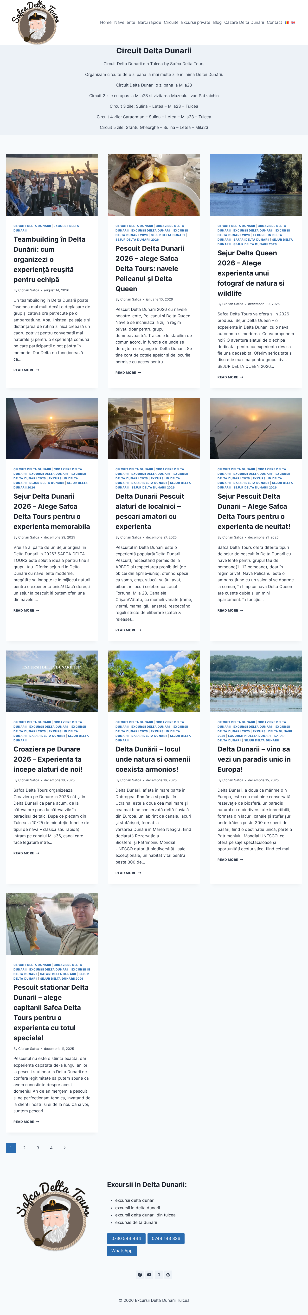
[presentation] (52, 185)
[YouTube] (149, 1275)
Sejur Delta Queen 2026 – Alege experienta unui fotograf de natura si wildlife (251, 273)
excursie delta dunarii (136, 1222)
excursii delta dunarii (135, 1200)
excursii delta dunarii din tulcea (145, 1215)
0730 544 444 (126, 1238)
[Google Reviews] (168, 1275)
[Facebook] (140, 1275)
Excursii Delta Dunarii (151, 230)
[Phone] (159, 1275)
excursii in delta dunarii (137, 1207)
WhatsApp (122, 1250)
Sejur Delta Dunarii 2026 (137, 239)
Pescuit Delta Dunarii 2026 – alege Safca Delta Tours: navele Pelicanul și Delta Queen (150, 268)
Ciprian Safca (28, 290)
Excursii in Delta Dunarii (249, 736)
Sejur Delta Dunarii (168, 235)
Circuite (171, 22)
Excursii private (195, 22)
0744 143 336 (166, 1238)
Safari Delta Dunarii (251, 239)
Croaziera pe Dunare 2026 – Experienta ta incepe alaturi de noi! (48, 759)
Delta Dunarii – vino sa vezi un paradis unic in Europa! (254, 759)
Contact (274, 22)
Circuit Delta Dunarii (32, 226)
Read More (26, 370)
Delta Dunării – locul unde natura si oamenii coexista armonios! (153, 759)
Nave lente (124, 22)
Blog (217, 22)
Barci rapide (149, 22)
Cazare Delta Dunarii (244, 22)
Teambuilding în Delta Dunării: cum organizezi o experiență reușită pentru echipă (49, 259)
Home (106, 22)
